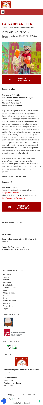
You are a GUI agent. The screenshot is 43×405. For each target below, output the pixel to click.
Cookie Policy (17, 399)
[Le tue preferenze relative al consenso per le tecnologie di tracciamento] (39, 401)
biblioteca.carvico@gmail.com (13, 198)
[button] (2, 12)
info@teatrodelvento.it (10, 193)
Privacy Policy (7, 399)
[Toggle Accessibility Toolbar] (4, 401)
